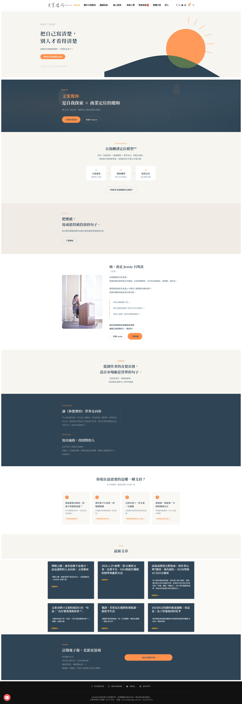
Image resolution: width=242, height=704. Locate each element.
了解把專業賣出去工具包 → (135, 518)
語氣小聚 (131, 5)
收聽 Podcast (91, 119)
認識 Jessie (118, 336)
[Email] (182, 5)
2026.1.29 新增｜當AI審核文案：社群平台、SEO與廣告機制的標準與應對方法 (120, 569)
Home (77, 5)
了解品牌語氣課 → (72, 518)
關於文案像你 (90, 5)
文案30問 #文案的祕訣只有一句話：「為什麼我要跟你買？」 (70, 609)
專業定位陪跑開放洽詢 (52, 56)
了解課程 (69, 240)
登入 (167, 5)
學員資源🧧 (144, 5)
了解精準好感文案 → (102, 518)
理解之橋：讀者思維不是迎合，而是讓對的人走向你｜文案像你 (70, 567)
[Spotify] (185, 5)
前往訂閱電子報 (148, 657)
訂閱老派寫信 (71, 119)
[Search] (193, 5)
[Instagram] (179, 5)
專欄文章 (157, 5)
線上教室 (117, 5)
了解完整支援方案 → (163, 518)
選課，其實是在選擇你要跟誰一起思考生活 (120, 609)
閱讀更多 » (55, 586)
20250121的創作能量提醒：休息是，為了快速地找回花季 (171, 609)
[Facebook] (176, 5)
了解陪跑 (135, 336)
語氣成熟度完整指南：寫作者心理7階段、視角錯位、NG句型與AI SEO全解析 (170, 569)
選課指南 (104, 5)
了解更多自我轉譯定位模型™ (121, 189)
